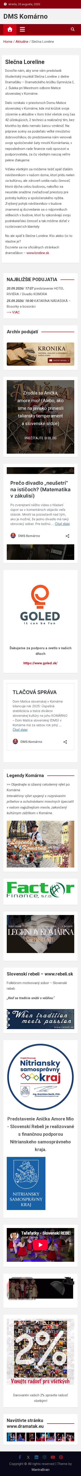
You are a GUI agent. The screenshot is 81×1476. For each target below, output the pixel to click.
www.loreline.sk (38, 253)
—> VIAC (13, 312)
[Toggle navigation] (22, 29)
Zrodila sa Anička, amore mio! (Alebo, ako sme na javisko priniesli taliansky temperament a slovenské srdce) (40, 408)
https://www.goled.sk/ (40, 663)
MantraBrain (41, 1470)
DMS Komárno (25, 16)
